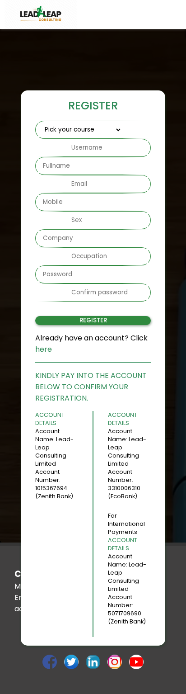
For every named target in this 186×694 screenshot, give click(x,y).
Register (93, 320)
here (43, 349)
